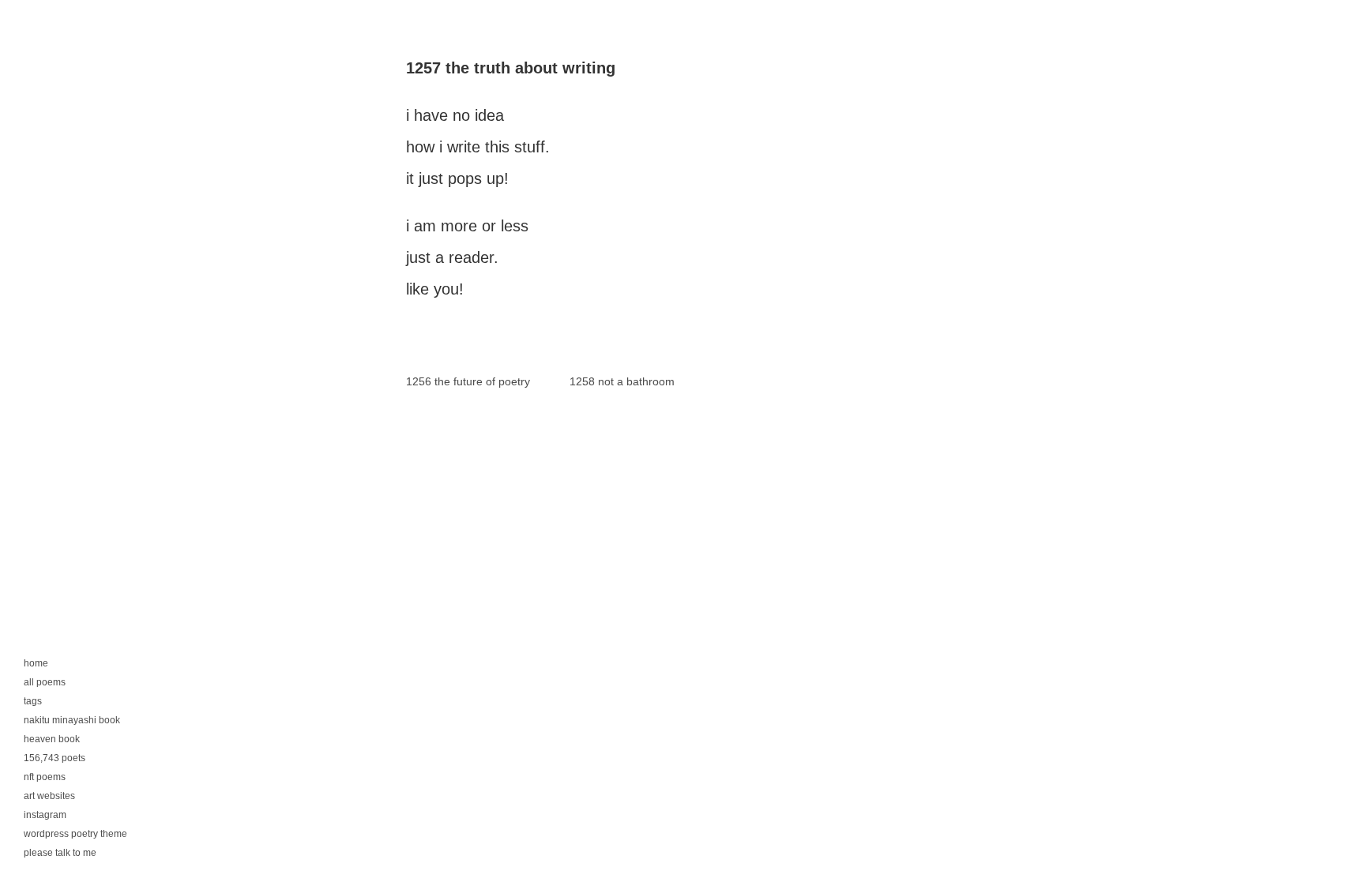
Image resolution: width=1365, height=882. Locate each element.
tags (33, 701)
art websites (49, 795)
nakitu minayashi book (72, 720)
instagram (45, 814)
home (36, 663)
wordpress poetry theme (75, 833)
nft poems (45, 777)
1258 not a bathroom (622, 381)
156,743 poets (54, 758)
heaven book (52, 739)
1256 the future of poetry (468, 381)
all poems (45, 682)
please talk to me (60, 852)
